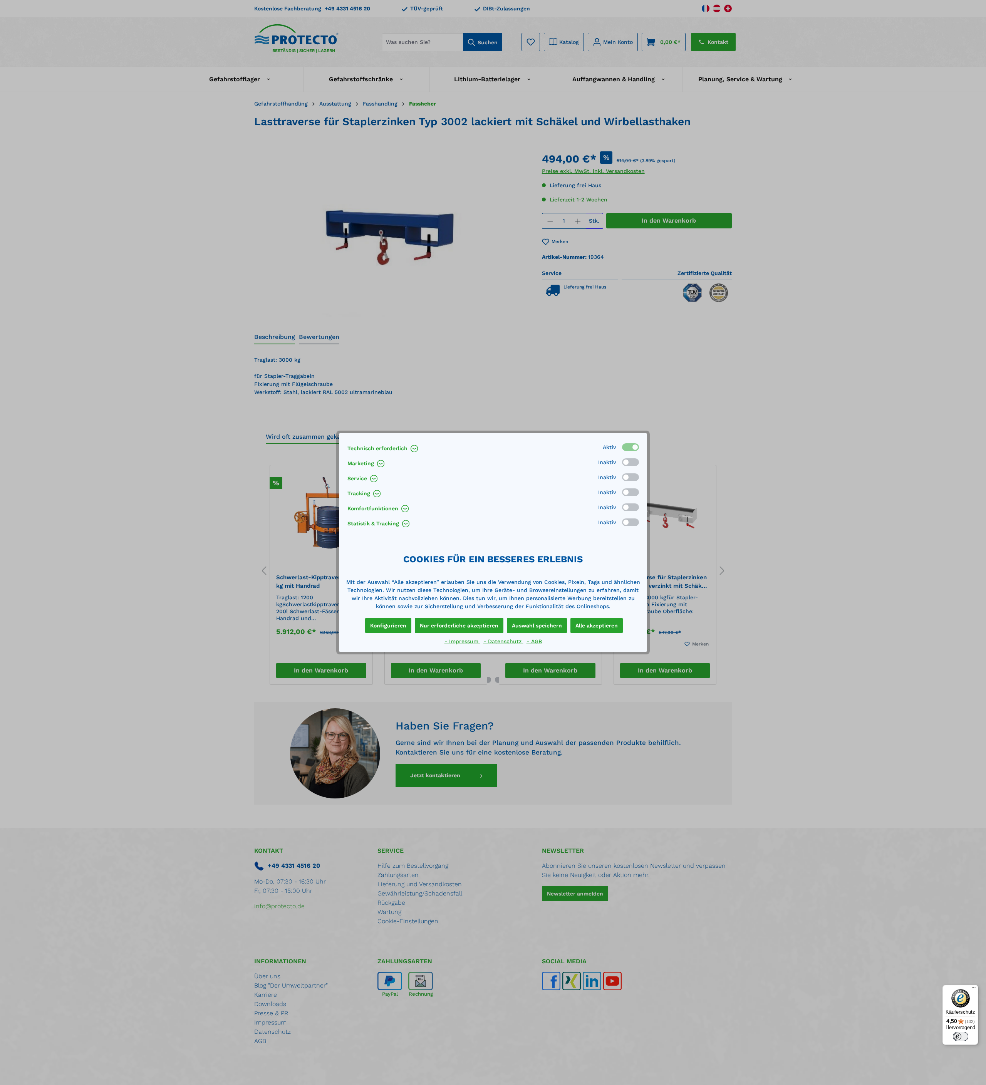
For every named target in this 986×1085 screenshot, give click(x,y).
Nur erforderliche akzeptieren (459, 625)
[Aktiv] (630, 447)
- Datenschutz (503, 641)
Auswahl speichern (537, 625)
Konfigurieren (388, 625)
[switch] (960, 1036)
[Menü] (973, 989)
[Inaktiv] (630, 462)
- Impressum (462, 641)
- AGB (534, 641)
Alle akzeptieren (596, 625)
